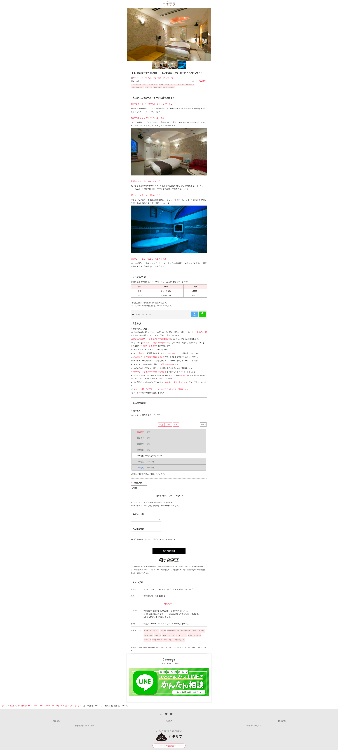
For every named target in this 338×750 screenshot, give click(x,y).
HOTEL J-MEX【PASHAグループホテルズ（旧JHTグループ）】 (154, 78)
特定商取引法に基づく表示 (84, 725)
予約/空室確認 (169, 746)
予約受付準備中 (169, 550)
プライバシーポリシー (253, 725)
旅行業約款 (282, 721)
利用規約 (169, 721)
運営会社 (56, 721)
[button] (209, 34)
